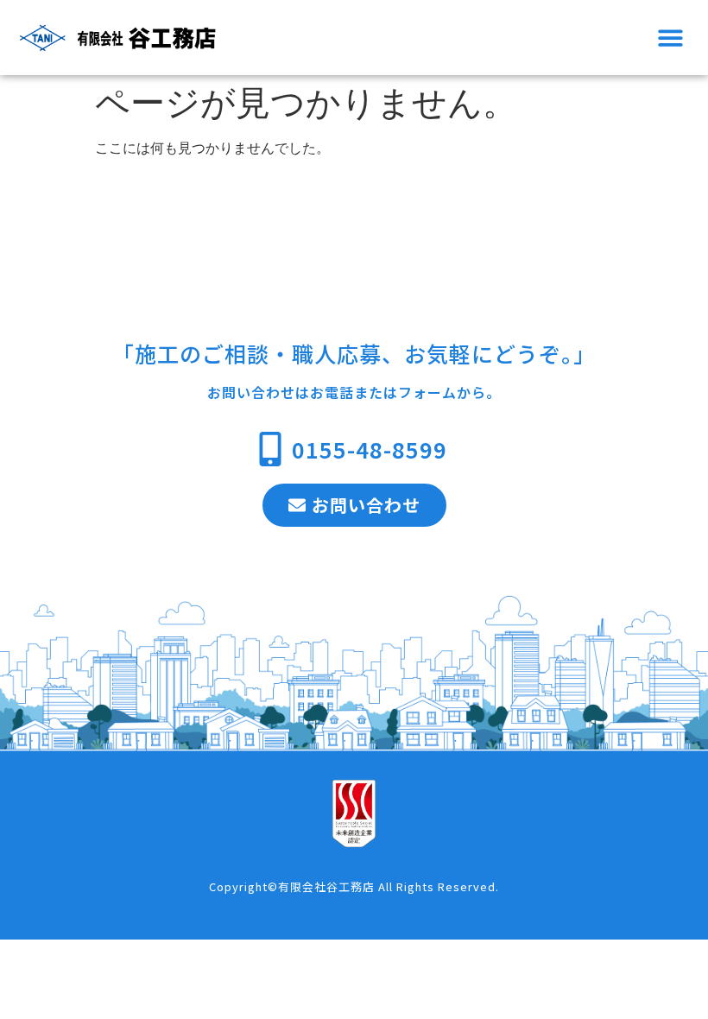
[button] (671, 37)
